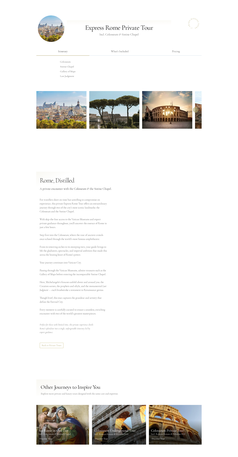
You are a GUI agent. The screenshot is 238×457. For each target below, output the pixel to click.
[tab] (62, 51)
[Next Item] (195, 110)
